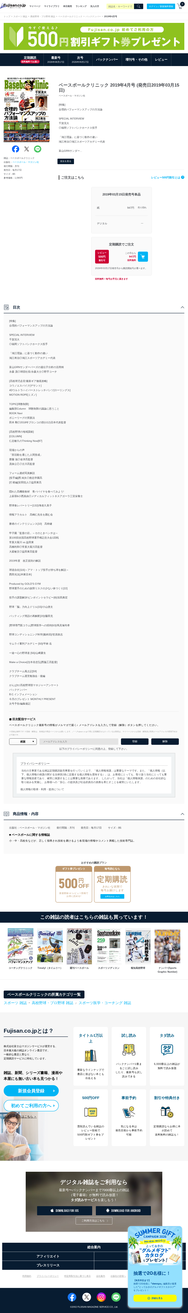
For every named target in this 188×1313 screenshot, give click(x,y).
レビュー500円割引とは (167, 177)
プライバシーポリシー (48, 1276)
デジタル (102, 223)
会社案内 (100, 1276)
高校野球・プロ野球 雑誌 (42, 16)
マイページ (34, 6)
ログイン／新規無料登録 (161, 6)
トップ (7, 16)
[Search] (138, 6)
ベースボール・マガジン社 (25, 162)
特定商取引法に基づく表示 (77, 1276)
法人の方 (94, 6)
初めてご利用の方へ (31, 1105)
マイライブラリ (51, 6)
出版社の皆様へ (118, 1276)
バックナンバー (93, 16)
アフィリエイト (48, 1256)
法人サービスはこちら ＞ (20, 1116)
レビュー (161, 59)
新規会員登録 (31, 1090)
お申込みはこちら (112, 896)
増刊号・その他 (136, 59)
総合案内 (94, 1247)
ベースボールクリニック (70, 16)
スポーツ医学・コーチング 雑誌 (105, 1003)
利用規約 (26, 1276)
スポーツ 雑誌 (20, 16)
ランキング (81, 6)
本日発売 (67, 6)
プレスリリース (48, 1265)
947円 (130, 207)
